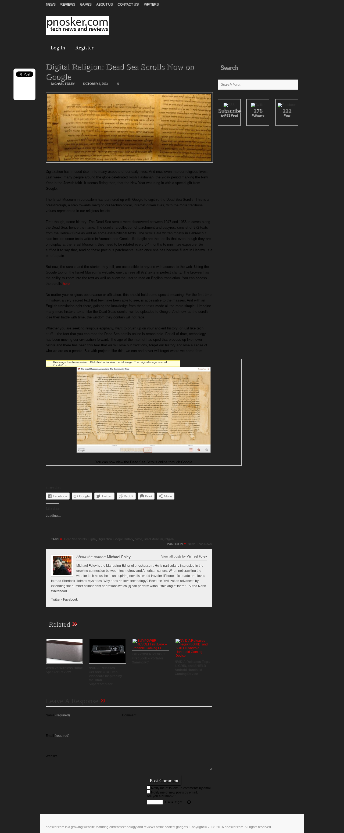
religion (169, 539)
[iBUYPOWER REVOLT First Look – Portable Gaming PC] (150, 648)
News (50, 4)
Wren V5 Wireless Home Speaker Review (64, 670)
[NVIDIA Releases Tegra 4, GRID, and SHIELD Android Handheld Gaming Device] (193, 656)
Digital (92, 539)
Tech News (204, 543)
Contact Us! (128, 4)
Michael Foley (197, 556)
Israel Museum (153, 539)
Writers (151, 4)
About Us (104, 4)
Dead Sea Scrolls (75, 539)
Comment (129, 715)
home (138, 539)
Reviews (67, 4)
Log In (58, 48)
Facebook (70, 599)
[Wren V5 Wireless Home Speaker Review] (64, 664)
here (66, 284)
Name (58, 715)
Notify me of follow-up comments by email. (181, 788)
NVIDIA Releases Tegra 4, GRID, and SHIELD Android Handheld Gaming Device (192, 668)
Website (52, 756)
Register (84, 48)
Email (57, 736)
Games (85, 4)
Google (118, 539)
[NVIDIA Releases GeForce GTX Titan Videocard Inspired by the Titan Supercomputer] (107, 664)
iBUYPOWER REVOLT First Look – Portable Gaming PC (148, 658)
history (128, 539)
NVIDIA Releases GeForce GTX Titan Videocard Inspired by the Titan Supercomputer (105, 676)
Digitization (105, 539)
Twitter (55, 599)
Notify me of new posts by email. (174, 792)
